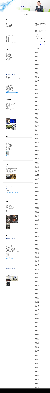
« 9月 (36, 48)
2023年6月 (36, 101)
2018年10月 (36, 175)
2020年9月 (36, 145)
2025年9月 (36, 65)
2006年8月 (36, 368)
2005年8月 (36, 384)
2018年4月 (36, 183)
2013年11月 (36, 253)
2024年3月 (36, 89)
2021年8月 (36, 130)
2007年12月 (36, 347)
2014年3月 (36, 248)
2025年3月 (36, 73)
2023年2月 (36, 106)
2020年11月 (36, 142)
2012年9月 (36, 272)
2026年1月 (36, 60)
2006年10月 (36, 366)
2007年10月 (36, 350)
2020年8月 (36, 146)
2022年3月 (36, 121)
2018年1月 (36, 187)
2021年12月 (36, 125)
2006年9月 (36, 367)
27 (44, 44)
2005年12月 (36, 379)
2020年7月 (36, 147)
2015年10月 (36, 223)
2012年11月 (36, 269)
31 (40, 45)
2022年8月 (36, 114)
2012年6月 (36, 276)
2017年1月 (36, 203)
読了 (7, 136)
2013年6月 (36, 260)
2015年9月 (36, 224)
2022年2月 (36, 122)
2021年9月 (36, 129)
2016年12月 (36, 204)
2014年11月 (36, 237)
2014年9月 (36, 240)
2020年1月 (36, 155)
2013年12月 (36, 252)
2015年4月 (36, 231)
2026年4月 (36, 56)
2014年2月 (36, 249)
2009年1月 (36, 330)
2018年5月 (36, 182)
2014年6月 (36, 244)
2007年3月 (36, 359)
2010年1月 (36, 314)
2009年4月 (36, 326)
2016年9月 (36, 208)
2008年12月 (36, 331)
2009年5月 (36, 325)
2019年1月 (36, 171)
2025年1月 (36, 76)
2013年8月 (36, 257)
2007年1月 (36, 362)
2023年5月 (36, 102)
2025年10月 (36, 64)
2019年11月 (36, 158)
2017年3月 (36, 200)
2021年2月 (36, 138)
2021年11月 (36, 126)
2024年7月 (36, 84)
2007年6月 (36, 355)
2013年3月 (36, 264)
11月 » (38, 48)
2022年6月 (36, 117)
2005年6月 (36, 387)
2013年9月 (36, 256)
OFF (7, 201)
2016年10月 (36, 207)
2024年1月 (36, 92)
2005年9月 (36, 383)
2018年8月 (36, 178)
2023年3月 (36, 105)
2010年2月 (36, 313)
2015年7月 (36, 227)
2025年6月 (36, 69)
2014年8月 (36, 241)
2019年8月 (36, 162)
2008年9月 (36, 335)
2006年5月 (36, 372)
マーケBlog (9, 186)
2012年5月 (36, 277)
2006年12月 (36, 363)
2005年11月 (36, 380)
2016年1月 (36, 219)
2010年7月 (36, 306)
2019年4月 (36, 167)
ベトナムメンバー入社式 (12, 266)
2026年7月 (36, 52)
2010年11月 (36, 301)
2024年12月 (36, 77)
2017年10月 (36, 191)
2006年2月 (36, 376)
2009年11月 (36, 317)
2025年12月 (36, 61)
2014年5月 (36, 245)
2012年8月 (36, 273)
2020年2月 (36, 154)
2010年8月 (36, 305)
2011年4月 (36, 294)
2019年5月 (36, 166)
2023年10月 (36, 96)
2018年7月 (36, 179)
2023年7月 (36, 100)
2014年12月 (36, 236)
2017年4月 (36, 199)
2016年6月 (36, 212)
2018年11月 (36, 174)
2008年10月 (36, 334)
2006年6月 (36, 371)
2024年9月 (36, 81)
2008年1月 (36, 346)
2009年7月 (36, 322)
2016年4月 (36, 215)
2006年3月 (36, 375)
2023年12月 (36, 93)
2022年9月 (36, 113)
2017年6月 (36, 196)
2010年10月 (36, 302)
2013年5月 (36, 261)
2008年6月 (36, 339)
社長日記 (14, 21)
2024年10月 (36, 80)
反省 (7, 49)
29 (37, 45)
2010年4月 (36, 310)
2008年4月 (36, 342)
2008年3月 (36, 343)
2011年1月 (36, 298)
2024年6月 (36, 85)
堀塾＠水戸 (8, 99)
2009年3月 (36, 327)
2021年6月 (36, 133)
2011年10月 (36, 286)
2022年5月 (36, 118)
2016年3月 (36, 216)
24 (40, 44)
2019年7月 (36, 163)
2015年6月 (36, 228)
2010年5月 (36, 309)
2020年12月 (36, 141)
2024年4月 (36, 88)
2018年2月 (36, 186)
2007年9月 (36, 351)
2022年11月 (36, 110)
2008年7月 (36, 338)
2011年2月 (36, 297)
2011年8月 (36, 289)
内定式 (7, 164)
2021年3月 (36, 137)
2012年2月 (36, 281)
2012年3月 (36, 280)
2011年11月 (36, 285)
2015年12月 (36, 220)
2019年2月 (36, 170)
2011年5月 (36, 293)
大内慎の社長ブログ (27, 390)
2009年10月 (36, 318)
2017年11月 (36, 190)
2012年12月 (36, 268)
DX (6, 72)
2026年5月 (36, 55)
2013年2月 (36, 265)
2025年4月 (36, 72)
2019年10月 (36, 159)
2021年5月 (36, 134)
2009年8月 (36, 321)
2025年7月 (36, 68)
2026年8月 (36, 51)
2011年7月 (36, 290)
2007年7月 (36, 354)
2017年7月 (36, 195)
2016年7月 (36, 211)
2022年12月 (36, 109)
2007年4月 (36, 358)
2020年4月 (36, 151)
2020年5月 (36, 150)
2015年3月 (36, 232)
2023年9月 (36, 97)
